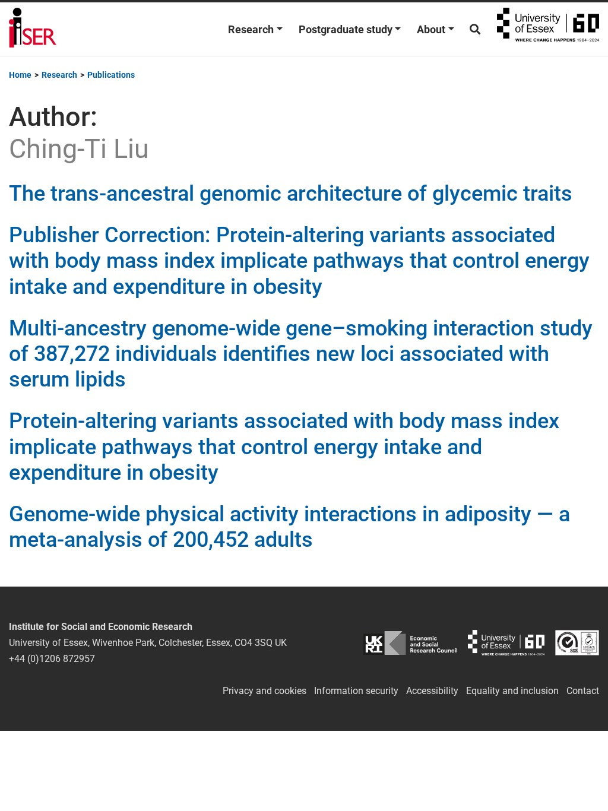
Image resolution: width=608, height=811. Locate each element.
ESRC (410, 642)
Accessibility (432, 690)
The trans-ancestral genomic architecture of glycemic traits (290, 193)
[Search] (475, 29)
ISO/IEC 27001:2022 (577, 642)
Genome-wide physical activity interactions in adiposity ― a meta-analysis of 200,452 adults (289, 527)
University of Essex (548, 29)
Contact (582, 690)
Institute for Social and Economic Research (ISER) (32, 29)
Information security (356, 690)
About (431, 29)
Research (251, 29)
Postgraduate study (345, 29)
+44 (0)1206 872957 (52, 658)
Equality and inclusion (512, 690)
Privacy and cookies (264, 690)
